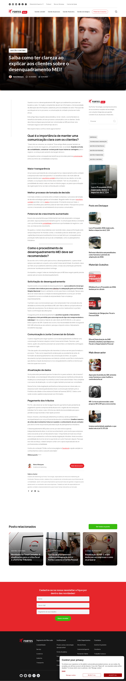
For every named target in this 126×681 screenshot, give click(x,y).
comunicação (78, 156)
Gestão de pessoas (54, 11)
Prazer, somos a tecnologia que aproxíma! (65, 646)
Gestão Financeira (96, 155)
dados (47, 202)
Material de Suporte (36, 4)
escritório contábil (48, 178)
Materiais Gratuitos (100, 11)
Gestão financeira (68, 11)
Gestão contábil (40, 11)
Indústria (39, 658)
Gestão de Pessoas (96, 150)
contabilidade (47, 223)
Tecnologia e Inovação (98, 141)
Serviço (38, 649)
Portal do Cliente (82, 654)
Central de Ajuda (72, 4)
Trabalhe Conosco (100, 654)
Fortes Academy (62, 652)
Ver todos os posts (103, 527)
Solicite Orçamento (100, 645)
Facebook (65, 448)
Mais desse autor (77, 466)
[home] (18, 12)
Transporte (40, 662)
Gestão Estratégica (97, 146)
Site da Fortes (81, 645)
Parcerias (60, 656)
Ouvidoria (97, 649)
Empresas (93, 137)
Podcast (48, 4)
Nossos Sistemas (59, 4)
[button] (37, 4)
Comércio (39, 654)
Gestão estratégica (83, 11)
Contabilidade (40, 645)
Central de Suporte (83, 649)
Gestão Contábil (18, 51)
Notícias (59, 661)
